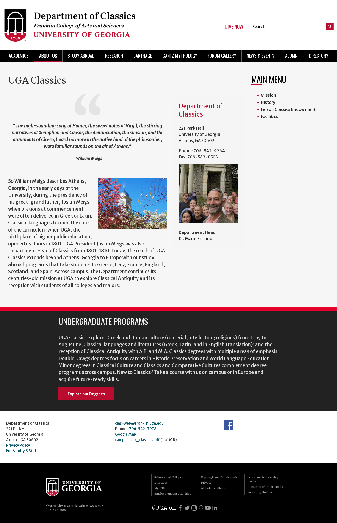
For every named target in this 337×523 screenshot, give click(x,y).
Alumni (291, 55)
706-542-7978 (142, 428)
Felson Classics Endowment (288, 109)
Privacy (206, 482)
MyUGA (159, 488)
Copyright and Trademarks (220, 477)
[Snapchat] (201, 508)
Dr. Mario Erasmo (195, 238)
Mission (268, 95)
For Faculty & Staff (22, 450)
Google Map (125, 434)
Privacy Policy (18, 445)
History (268, 102)
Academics (19, 55)
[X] (187, 508)
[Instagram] (194, 508)
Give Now (234, 27)
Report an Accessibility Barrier (262, 479)
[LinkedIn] (215, 508)
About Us (48, 55)
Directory (318, 55)
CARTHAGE (142, 55)
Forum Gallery (222, 55)
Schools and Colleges (168, 477)
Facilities (269, 116)
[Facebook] (180, 508)
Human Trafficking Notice (265, 486)
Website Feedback (213, 488)
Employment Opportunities (172, 493)
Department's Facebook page (228, 425)
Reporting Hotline (259, 492)
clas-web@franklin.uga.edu (139, 423)
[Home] (83, 23)
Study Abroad (81, 55)
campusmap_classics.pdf (137, 439)
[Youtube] (208, 508)
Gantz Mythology (180, 55)
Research (114, 55)
